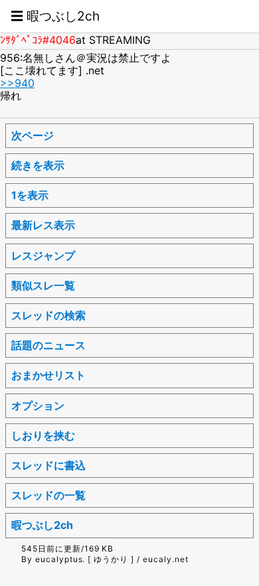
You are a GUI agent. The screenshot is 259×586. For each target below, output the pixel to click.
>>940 (17, 83)
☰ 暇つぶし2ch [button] (55, 16)
